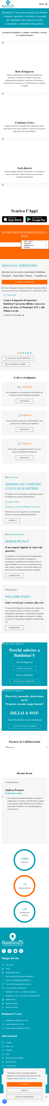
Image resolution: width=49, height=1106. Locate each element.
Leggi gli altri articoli (19, 358)
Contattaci (24, 401)
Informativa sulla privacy (27, 1078)
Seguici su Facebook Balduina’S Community (23, 507)
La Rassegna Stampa (17, 364)
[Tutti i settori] (35, 242)
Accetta (24, 1084)
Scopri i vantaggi (24, 668)
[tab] (18, 353)
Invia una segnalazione (26, 726)
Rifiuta (24, 1090)
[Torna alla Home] (8, 4)
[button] (43, 4)
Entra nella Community (24, 681)
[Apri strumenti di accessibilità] (4, 1101)
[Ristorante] (35, 244)
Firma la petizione (25, 282)
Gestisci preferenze (24, 1097)
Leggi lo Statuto (13, 502)
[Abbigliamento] (35, 245)
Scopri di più (14, 576)
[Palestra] (35, 247)
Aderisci (13, 520)
